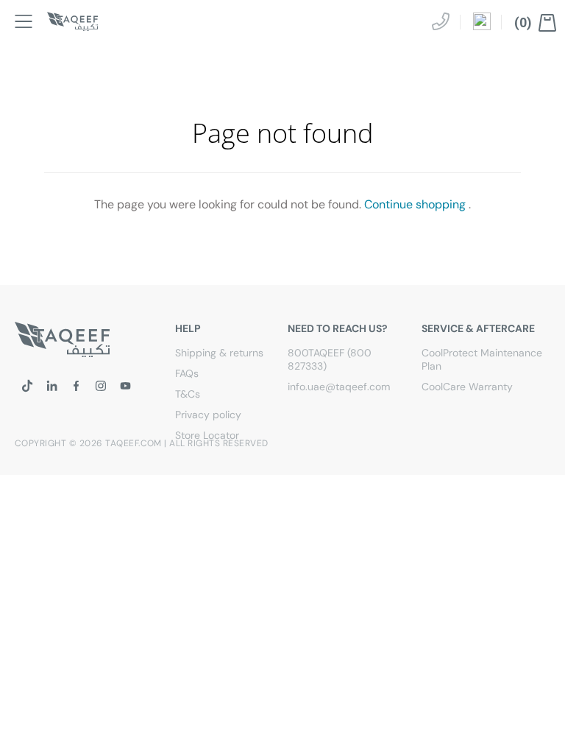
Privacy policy (208, 414)
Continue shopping (415, 204)
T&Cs (187, 394)
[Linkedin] (52, 386)
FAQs (187, 373)
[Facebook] (76, 386)
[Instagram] (100, 386)
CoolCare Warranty (467, 386)
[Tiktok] (27, 386)
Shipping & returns (219, 352)
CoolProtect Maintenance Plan (482, 359)
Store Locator (207, 435)
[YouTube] (125, 386)
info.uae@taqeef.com (339, 386)
